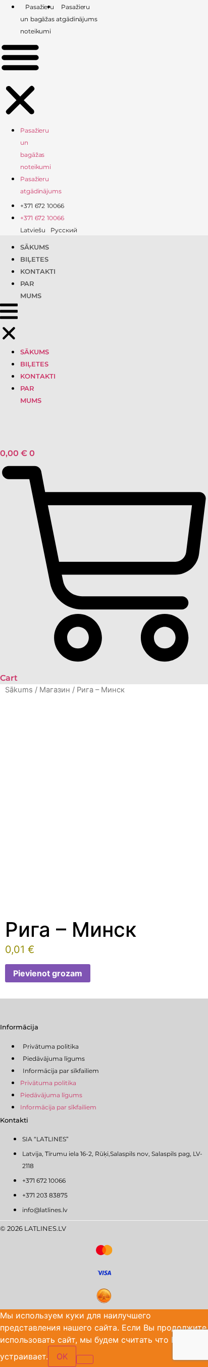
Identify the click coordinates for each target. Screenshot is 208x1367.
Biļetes (34, 259)
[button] (20, 79)
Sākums (34, 247)
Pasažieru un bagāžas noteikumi (37, 19)
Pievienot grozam (47, 973)
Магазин (54, 689)
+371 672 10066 (42, 206)
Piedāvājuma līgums (54, 1058)
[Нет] (84, 1359)
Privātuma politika (51, 1046)
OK (62, 1356)
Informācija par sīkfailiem (61, 1070)
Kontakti (38, 271)
